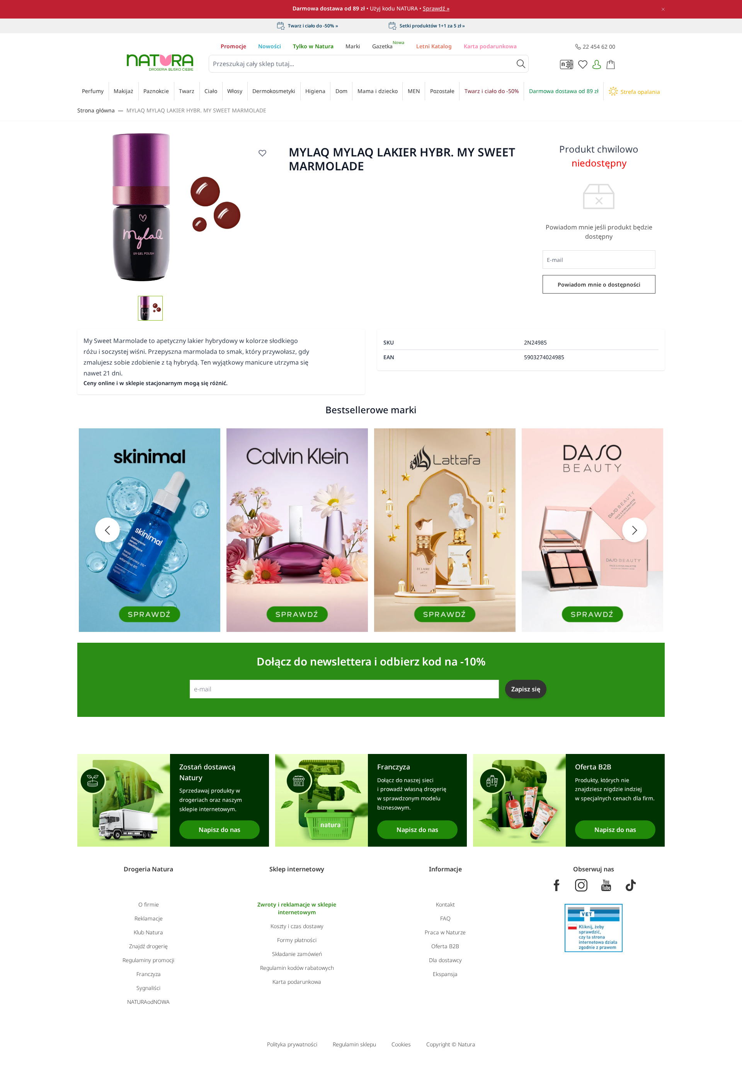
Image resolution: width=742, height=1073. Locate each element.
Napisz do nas (219, 829)
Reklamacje (148, 918)
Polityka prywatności (292, 1044)
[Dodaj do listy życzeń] (262, 153)
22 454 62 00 (599, 46)
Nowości (269, 46)
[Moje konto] (596, 64)
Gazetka (388, 46)
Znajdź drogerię (148, 946)
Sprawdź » (436, 8)
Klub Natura (148, 932)
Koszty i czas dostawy (297, 926)
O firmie (148, 904)
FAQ (445, 918)
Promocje (233, 46)
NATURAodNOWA (148, 1001)
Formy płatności (297, 940)
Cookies (401, 1044)
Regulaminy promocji (148, 960)
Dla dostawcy (445, 960)
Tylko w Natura (313, 46)
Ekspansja (445, 974)
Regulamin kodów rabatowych (297, 967)
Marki (352, 46)
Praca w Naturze (445, 932)
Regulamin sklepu (354, 1044)
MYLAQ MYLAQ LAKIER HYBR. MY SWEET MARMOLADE (196, 110)
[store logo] (160, 62)
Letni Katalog (434, 46)
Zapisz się (525, 689)
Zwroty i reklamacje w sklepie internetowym (296, 908)
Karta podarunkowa (490, 46)
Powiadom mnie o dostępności (599, 284)
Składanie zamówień (297, 954)
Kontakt (445, 904)
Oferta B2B (445, 946)
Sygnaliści (148, 988)
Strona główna (96, 110)
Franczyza (148, 974)
